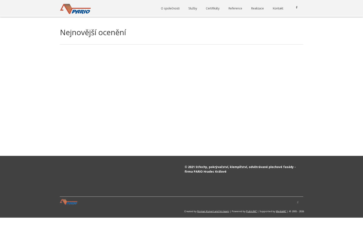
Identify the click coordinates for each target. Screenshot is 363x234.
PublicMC (251, 211)
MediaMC (281, 211)
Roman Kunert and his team (213, 211)
